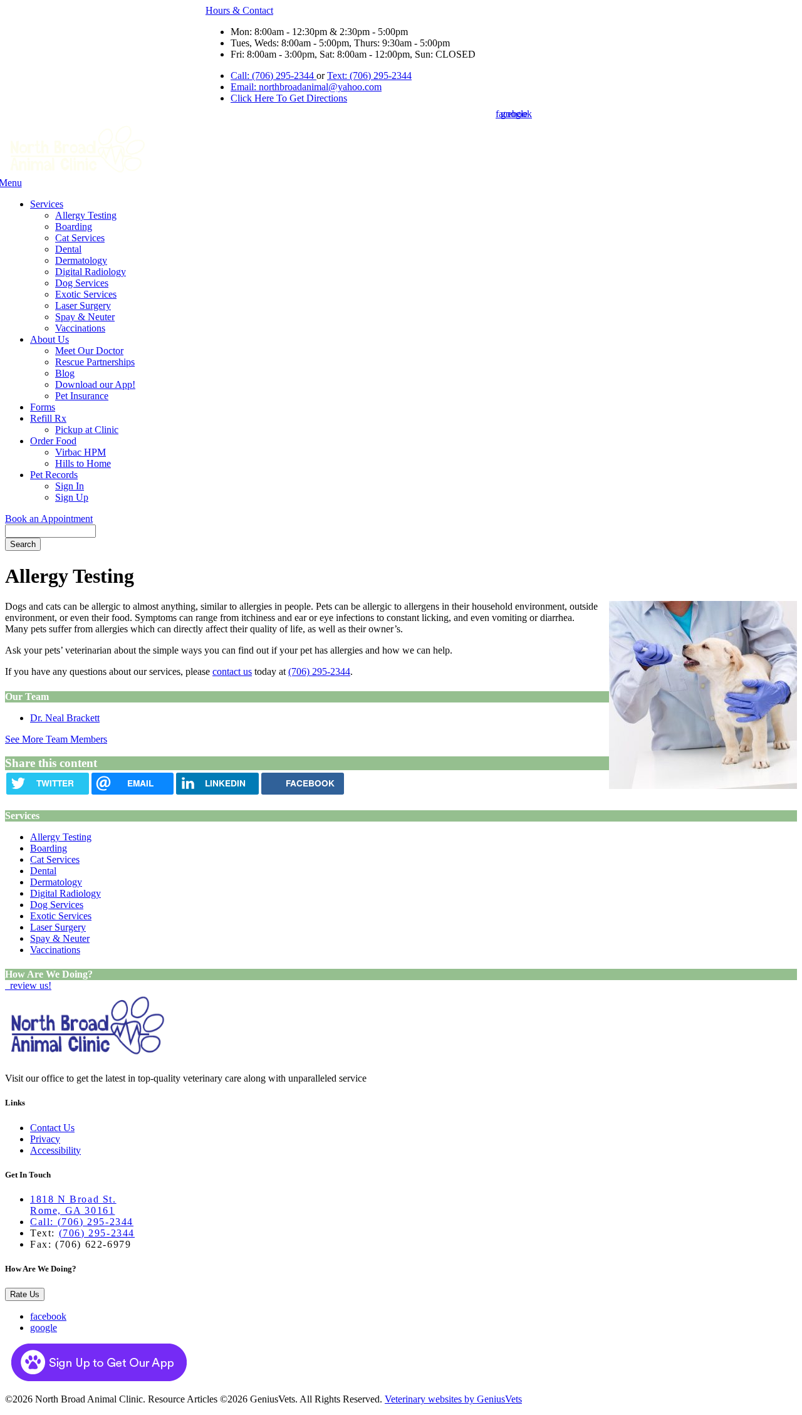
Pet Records (54, 474)
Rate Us (24, 1294)
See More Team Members (56, 739)
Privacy (45, 1139)
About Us (49, 339)
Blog (65, 373)
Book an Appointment (49, 518)
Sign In (69, 486)
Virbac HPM (80, 452)
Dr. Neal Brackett (65, 718)
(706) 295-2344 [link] (319, 671)
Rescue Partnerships (95, 362)
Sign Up (71, 497)
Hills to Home (83, 463)
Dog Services (81, 283)
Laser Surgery (83, 305)
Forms (42, 407)
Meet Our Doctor (89, 350)
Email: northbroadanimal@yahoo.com (306, 86)
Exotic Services (86, 294)
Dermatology (81, 260)
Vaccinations (80, 328)
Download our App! (95, 384)
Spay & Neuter (85, 316)
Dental (68, 249)
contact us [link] (232, 671)
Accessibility (55, 1150)
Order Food (53, 441)
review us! (29, 985)
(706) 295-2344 (97, 1233)
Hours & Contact (239, 10)
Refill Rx (48, 418)
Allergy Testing (86, 215)
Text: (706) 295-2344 (369, 75)
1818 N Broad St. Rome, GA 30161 (73, 1205)
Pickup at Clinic (86, 429)
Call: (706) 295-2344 (273, 75)
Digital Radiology (90, 271)
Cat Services (80, 237)
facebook (48, 1316)
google (43, 1327)
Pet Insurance (81, 395)
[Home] (76, 171)
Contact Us (52, 1127)
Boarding (73, 226)
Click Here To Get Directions (289, 98)
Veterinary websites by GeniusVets (453, 1399)
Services (46, 204)
